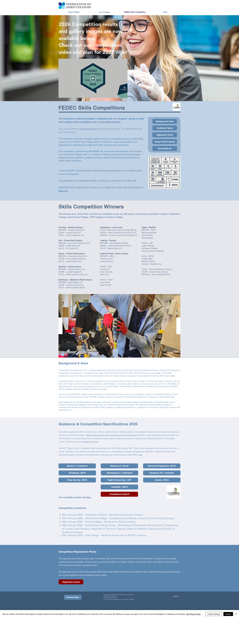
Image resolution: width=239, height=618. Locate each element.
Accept (228, 614)
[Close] (236, 614)
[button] (119, 326)
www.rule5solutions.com (110, 598)
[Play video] (93, 78)
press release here (89, 128)
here (140, 455)
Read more (63, 191)
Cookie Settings (214, 614)
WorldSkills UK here (90, 442)
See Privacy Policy (193, 614)
